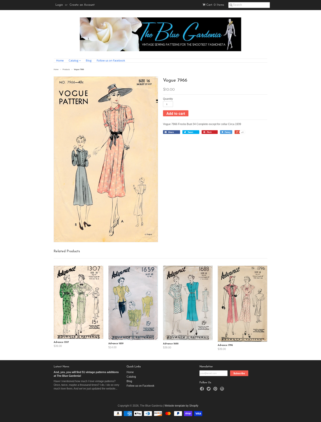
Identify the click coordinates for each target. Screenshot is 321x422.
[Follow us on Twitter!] (209, 390)
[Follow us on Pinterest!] (215, 390)
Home (60, 60)
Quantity (168, 98)
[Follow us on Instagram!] (222, 390)
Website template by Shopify (181, 405)
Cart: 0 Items (215, 5)
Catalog (74, 60)
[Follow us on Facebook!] (202, 390)
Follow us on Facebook (111, 60)
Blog (89, 60)
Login (59, 5)
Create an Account (82, 5)
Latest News (61, 366)
